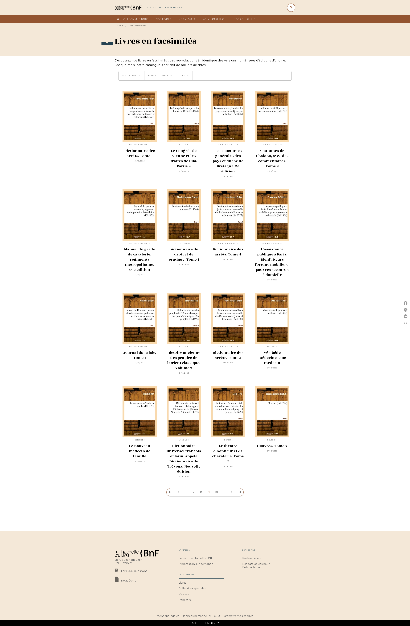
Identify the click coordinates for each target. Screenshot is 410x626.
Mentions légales (168, 616)
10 (216, 492)
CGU (217, 616)
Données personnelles (196, 616)
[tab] (118, 19)
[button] (131, 75)
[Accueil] (128, 7)
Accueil (120, 25)
